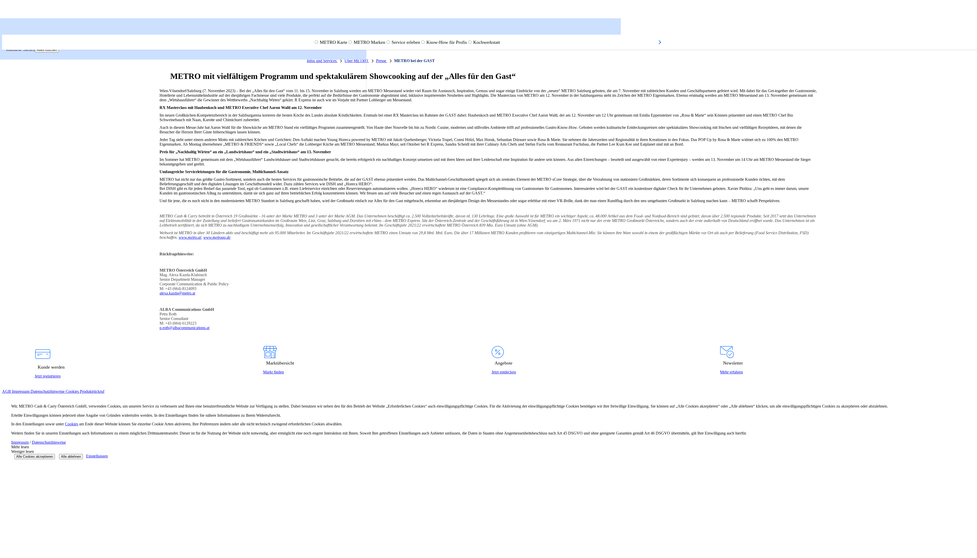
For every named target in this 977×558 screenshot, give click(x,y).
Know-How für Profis (446, 42)
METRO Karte (333, 42)
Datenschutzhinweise (49, 442)
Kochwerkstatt (486, 42)
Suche (16, 31)
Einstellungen (97, 456)
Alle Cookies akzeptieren (34, 456)
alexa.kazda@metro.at (177, 293)
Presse (381, 61)
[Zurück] (8, 32)
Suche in (14, 26)
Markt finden (273, 372)
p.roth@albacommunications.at (184, 328)
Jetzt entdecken (504, 372)
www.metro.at (190, 237)
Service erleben (406, 42)
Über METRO (356, 61)
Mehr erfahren (731, 372)
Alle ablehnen (71, 456)
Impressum (20, 442)
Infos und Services (322, 61)
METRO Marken (369, 42)
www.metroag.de (217, 237)
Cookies (71, 424)
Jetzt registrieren (48, 376)
